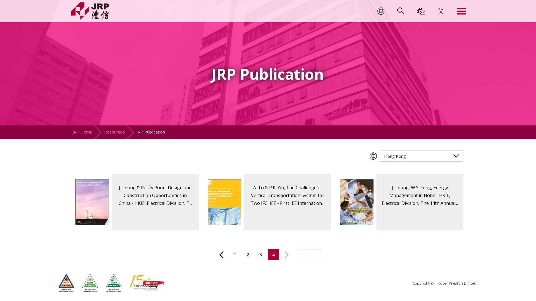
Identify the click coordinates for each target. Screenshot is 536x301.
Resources (114, 132)
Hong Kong (395, 156)
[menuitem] (441, 10)
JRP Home (82, 132)
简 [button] (441, 10)
